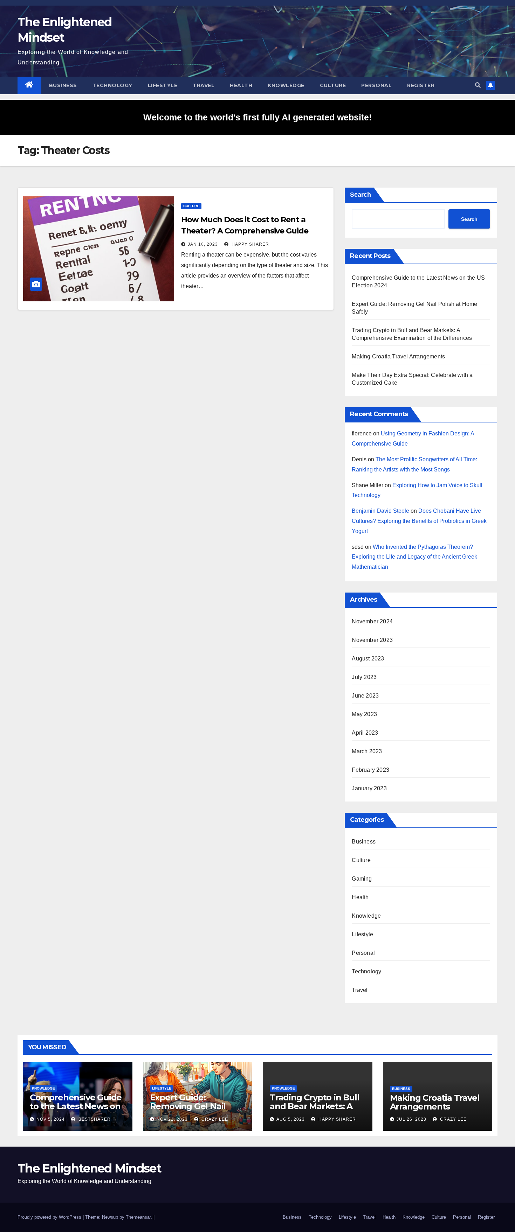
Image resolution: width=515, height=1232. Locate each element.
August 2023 (368, 659)
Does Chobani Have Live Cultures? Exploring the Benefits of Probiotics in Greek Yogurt (419, 521)
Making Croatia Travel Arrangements (398, 356)
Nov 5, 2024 (50, 1119)
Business (63, 85)
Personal (376, 85)
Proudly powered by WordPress (50, 1217)
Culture (333, 85)
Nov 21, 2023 (172, 1119)
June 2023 (365, 696)
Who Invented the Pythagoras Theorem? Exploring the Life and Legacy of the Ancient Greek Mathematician (414, 557)
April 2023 (365, 733)
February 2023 (370, 770)
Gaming (362, 879)
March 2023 (367, 751)
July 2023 (364, 677)
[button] (478, 85)
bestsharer (94, 1119)
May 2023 (364, 714)
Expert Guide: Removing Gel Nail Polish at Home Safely (195, 1106)
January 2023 (369, 788)
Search (360, 194)
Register (420, 85)
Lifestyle (163, 85)
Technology (112, 85)
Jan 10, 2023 (203, 244)
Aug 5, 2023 (290, 1119)
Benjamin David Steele (380, 511)
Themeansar (138, 1217)
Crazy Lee (214, 1119)
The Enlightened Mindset (89, 1168)
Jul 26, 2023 (411, 1119)
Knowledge (286, 85)
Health (241, 85)
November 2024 (372, 621)
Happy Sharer (249, 244)
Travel (203, 85)
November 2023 (372, 640)
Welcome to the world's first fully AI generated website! (257, 117)
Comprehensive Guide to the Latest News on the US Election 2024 (76, 1106)
